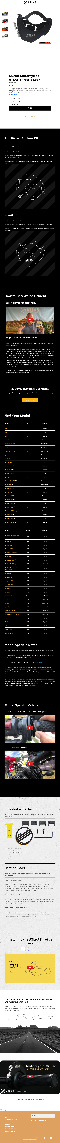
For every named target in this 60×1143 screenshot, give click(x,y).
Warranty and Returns (12, 1122)
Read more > (13, 94)
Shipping (8, 1115)
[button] (13, 83)
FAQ (6, 1117)
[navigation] (6, 3)
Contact (8, 1124)
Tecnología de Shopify (31, 1139)
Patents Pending (10, 1131)
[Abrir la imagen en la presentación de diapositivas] (5, 13)
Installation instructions (32, 951)
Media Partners (10, 1126)
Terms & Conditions (11, 1119)
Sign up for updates (39, 1120)
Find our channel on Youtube (30, 1099)
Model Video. (42, 662)
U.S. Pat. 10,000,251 (10, 1129)
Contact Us (30, 400)
